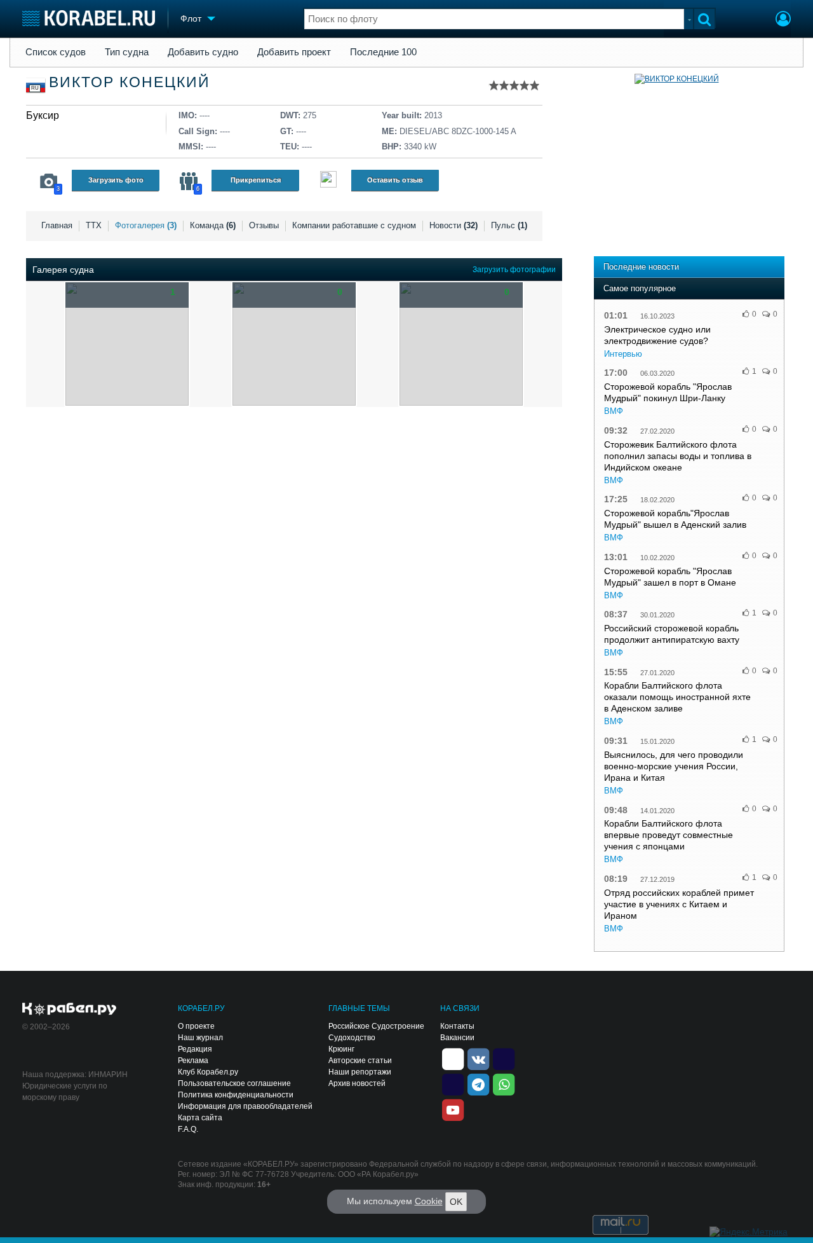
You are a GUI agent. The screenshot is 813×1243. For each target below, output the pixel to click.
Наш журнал (200, 1037)
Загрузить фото (116, 180)
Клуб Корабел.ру (208, 1072)
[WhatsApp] (503, 1083)
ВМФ (613, 411)
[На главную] (88, 18)
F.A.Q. (188, 1129)
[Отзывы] (328, 180)
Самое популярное (639, 288)
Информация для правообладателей (245, 1106)
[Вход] (783, 20)
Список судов (55, 52)
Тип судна (127, 52)
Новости (453, 225)
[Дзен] (453, 1058)
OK (456, 1202)
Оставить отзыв (395, 180)
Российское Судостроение (376, 1026)
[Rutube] (503, 1058)
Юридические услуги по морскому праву (64, 1092)
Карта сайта (200, 1117)
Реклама (193, 1060)
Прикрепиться (256, 180)
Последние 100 (383, 52)
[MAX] (453, 1083)
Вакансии (457, 1037)
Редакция (195, 1049)
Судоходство (351, 1037)
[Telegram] (478, 1083)
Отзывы (264, 225)
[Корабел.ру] (69, 1010)
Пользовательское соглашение (234, 1083)
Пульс (509, 225)
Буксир (42, 115)
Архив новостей (357, 1083)
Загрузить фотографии (514, 269)
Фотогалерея (146, 225)
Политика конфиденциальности (235, 1094)
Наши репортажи (359, 1072)
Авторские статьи (360, 1060)
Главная (56, 225)
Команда (213, 225)
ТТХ (94, 225)
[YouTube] (453, 1109)
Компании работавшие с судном (354, 225)
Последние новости (641, 266)
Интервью (623, 354)
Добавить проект (294, 52)
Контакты (457, 1026)
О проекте (196, 1026)
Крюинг (341, 1049)
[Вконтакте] (478, 1058)
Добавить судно (203, 52)
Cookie (429, 1201)
